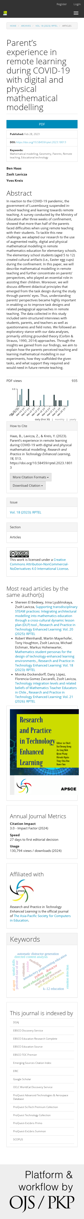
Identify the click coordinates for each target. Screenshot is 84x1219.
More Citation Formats (30, 477)
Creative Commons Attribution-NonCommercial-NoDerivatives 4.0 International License (39, 564)
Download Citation (27, 485)
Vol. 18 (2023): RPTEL (47, 25)
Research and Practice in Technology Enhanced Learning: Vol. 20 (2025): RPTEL (45, 629)
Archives (26, 25)
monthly (59, 419)
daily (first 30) (42, 419)
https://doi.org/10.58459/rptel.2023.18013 (41, 142)
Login (77, 4)
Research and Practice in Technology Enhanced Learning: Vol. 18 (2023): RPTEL (44, 665)
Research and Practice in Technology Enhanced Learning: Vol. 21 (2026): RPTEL (44, 696)
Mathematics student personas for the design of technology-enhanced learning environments (44, 656)
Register (62, 4)
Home (13, 25)
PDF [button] (42, 124)
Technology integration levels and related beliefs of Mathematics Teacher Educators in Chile (46, 687)
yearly (73, 419)
